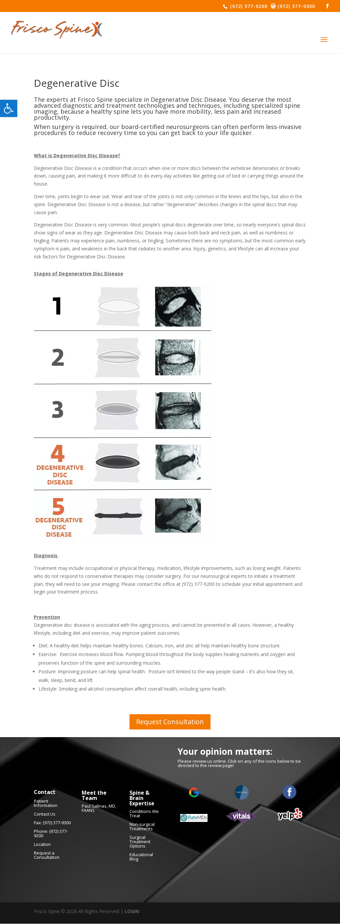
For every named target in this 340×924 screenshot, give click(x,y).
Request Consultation (170, 721)
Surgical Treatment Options (139, 841)
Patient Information (45, 803)
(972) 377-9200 (248, 6)
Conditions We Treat (144, 813)
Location (42, 844)
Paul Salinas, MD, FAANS (99, 808)
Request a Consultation (46, 855)
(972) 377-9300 (295, 6)
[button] (8, 108)
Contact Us (44, 814)
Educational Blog (141, 857)
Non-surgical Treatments (142, 826)
